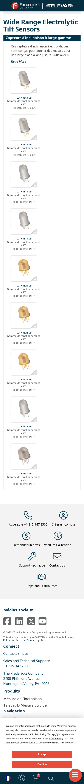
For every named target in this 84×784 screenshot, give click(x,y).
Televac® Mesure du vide (25, 705)
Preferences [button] (67, 742)
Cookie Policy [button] (56, 738)
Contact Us (57, 565)
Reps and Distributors (42, 586)
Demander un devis (26, 545)
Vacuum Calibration (57, 545)
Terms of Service (26, 640)
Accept (42, 754)
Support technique (32, 565)
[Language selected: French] (7, 778)
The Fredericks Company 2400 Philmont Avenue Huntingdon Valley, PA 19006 (26, 678)
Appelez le (28, 524)
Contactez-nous (15, 653)
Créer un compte (63, 524)
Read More (18, 61)
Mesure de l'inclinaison (22, 698)
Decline (42, 764)
